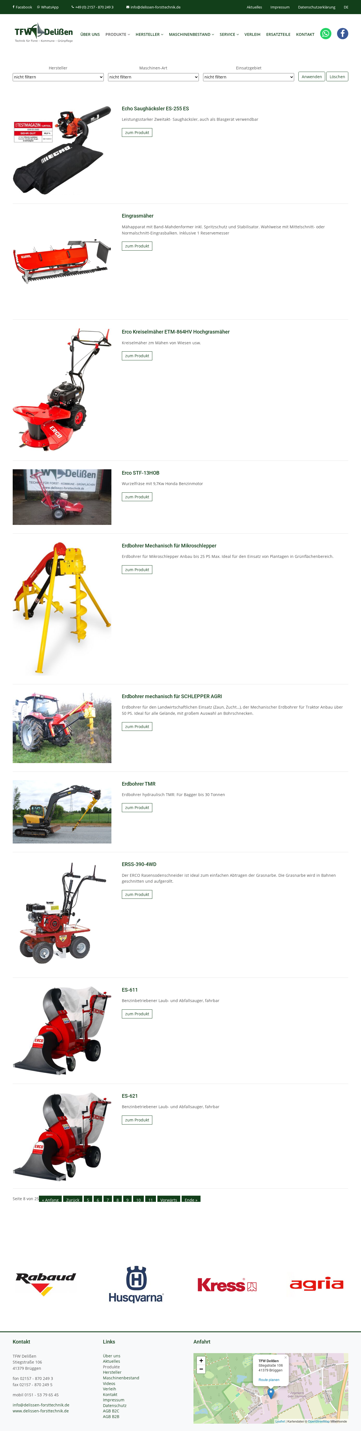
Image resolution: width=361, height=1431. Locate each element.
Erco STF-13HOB (140, 473)
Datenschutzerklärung (316, 7)
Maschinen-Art (153, 68)
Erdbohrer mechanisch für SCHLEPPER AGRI (172, 696)
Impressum (280, 7)
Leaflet (280, 1421)
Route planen (269, 1379)
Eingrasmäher (137, 216)
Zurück (72, 1199)
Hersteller (58, 68)
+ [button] (201, 1360)
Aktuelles (254, 7)
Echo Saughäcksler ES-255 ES (155, 108)
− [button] (201, 1369)
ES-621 (130, 1096)
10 (138, 1199)
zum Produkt (137, 132)
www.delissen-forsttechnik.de (41, 1411)
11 (150, 1199)
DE (346, 7)
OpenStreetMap (319, 1421)
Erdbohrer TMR (138, 784)
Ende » (191, 1199)
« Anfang (50, 1199)
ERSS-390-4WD (139, 864)
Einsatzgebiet (248, 68)
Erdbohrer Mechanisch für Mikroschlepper (169, 546)
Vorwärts (168, 1199)
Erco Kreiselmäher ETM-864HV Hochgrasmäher (176, 332)
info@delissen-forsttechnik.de (41, 1405)
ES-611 (130, 990)
